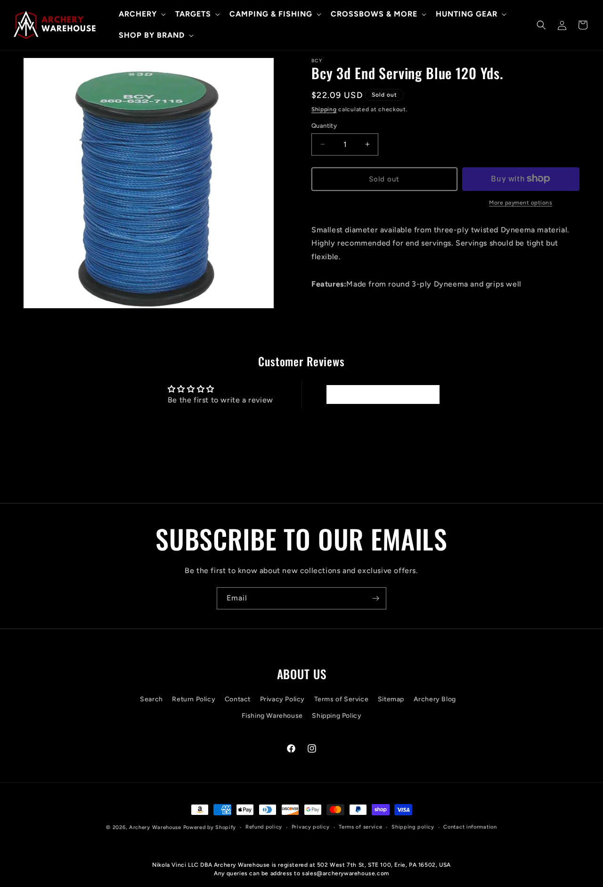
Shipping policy (412, 827)
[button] (141, 14)
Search (151, 699)
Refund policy (263, 827)
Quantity (324, 125)
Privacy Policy (282, 699)
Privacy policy (311, 827)
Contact (238, 699)
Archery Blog (435, 699)
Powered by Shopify (209, 827)
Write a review (382, 394)
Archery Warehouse (155, 827)
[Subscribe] (375, 598)
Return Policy (193, 699)
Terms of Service (341, 699)
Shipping (324, 109)
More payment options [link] (520, 202)
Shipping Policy (336, 716)
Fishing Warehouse (272, 716)
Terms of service (360, 827)
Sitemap (391, 699)
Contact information (470, 827)
